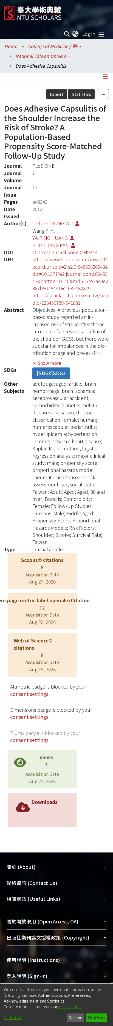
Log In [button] (89, 33)
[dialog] (56, 1005)
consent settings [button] (29, 693)
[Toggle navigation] (101, 34)
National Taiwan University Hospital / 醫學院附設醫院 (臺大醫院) (42, 56)
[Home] (32, 11)
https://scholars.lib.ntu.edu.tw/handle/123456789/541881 (70, 299)
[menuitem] (76, 33)
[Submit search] (67, 34)
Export (56, 94)
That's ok (96, 1017)
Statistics (81, 94)
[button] (46, 362)
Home (10, 46)
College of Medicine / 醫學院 (55, 46)
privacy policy (69, 1006)
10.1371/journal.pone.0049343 (64, 252)
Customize (13, 1017)
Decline (75, 1017)
